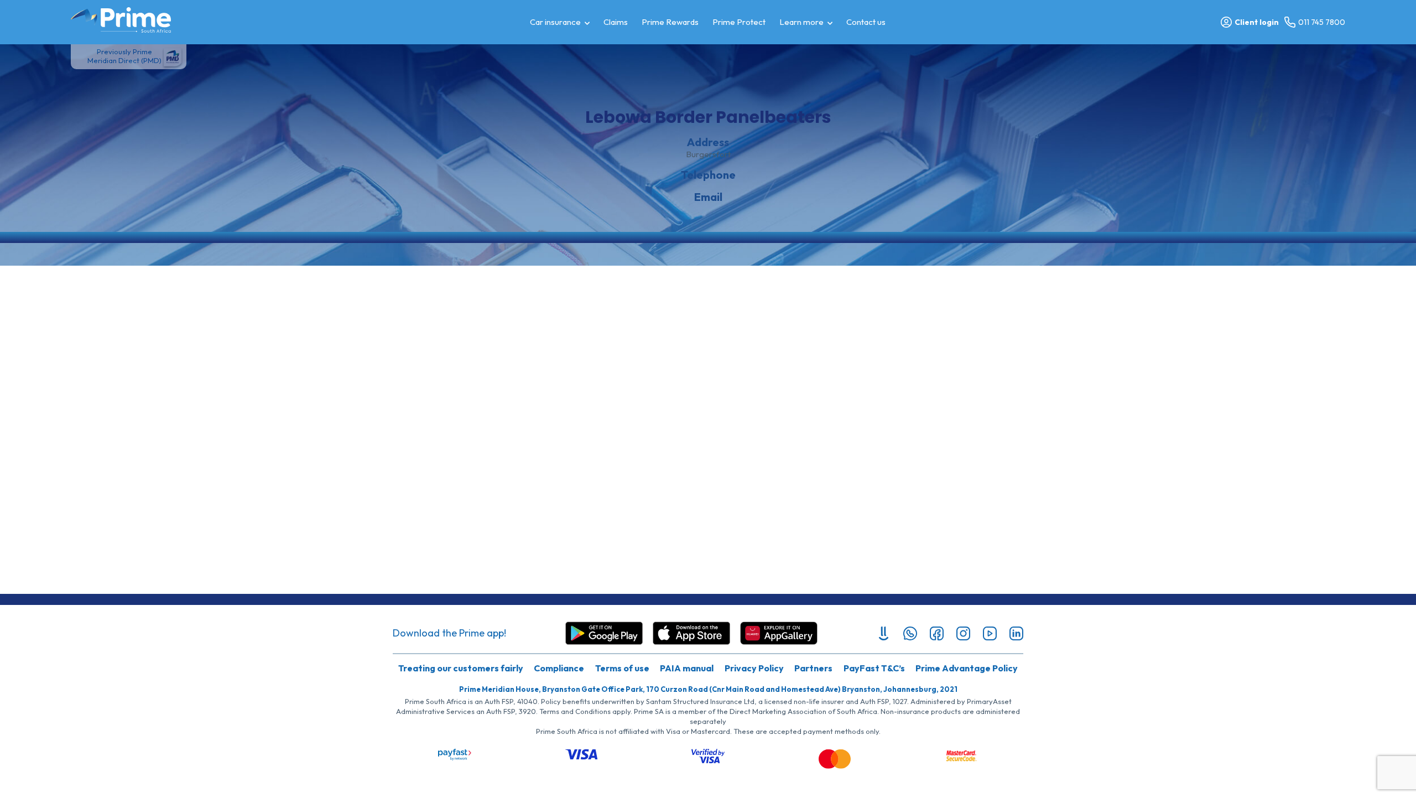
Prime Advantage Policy (966, 668)
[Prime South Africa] (121, 20)
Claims (615, 22)
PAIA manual (687, 668)
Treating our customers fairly (460, 668)
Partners (813, 668)
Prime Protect (739, 22)
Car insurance (555, 22)
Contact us (866, 22)
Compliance (559, 668)
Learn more (801, 22)
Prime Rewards (670, 22)
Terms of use (622, 668)
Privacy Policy (754, 668)
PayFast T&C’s (874, 668)
